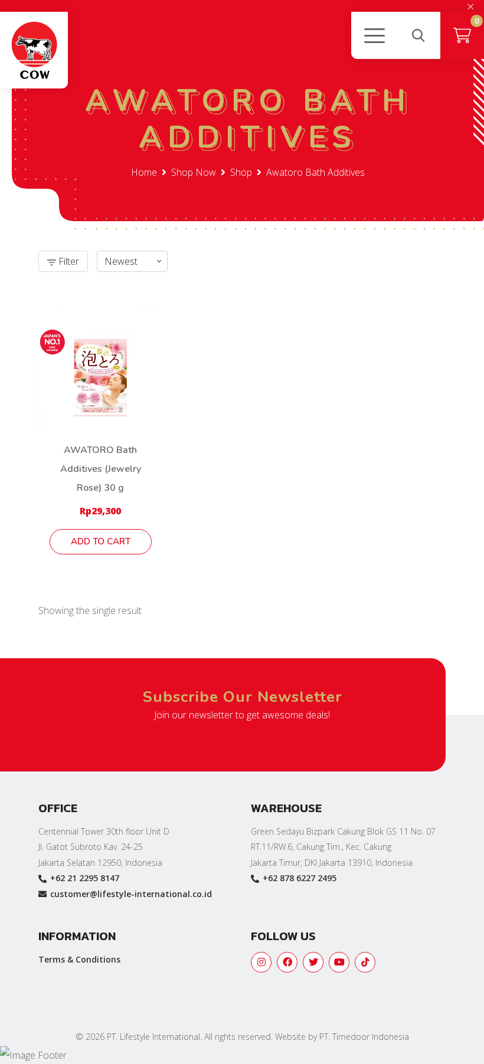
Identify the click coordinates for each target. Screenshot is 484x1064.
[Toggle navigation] (373, 35)
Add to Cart (100, 541)
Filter (67, 261)
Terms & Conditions (79, 959)
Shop (241, 172)
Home (144, 172)
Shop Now (193, 172)
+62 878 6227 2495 (299, 878)
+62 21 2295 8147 (84, 878)
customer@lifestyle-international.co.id (131, 893)
